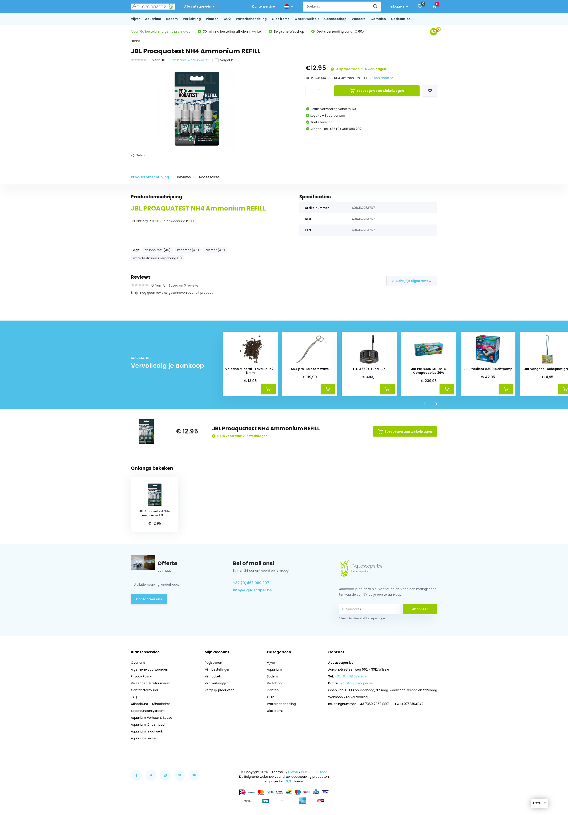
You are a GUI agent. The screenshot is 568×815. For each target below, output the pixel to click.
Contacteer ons (149, 599)
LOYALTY (539, 803)
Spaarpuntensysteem (148, 711)
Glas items (280, 19)
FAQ (134, 697)
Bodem (172, 19)
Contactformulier (144, 690)
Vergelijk (226, 60)
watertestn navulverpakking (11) (157, 258)
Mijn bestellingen (217, 669)
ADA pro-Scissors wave (310, 369)
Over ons (138, 662)
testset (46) (215, 250)
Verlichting (192, 19)
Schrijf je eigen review (413, 281)
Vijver (135, 19)
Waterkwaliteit (306, 19)
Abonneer (420, 609)
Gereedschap (335, 19)
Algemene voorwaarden (149, 669)
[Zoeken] (375, 7)
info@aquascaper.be (252, 590)
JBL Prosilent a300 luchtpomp (488, 369)
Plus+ (305, 772)
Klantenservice (263, 6)
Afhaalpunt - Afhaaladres (150, 704)
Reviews (184, 177)
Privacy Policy (141, 676)
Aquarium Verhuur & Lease (151, 717)
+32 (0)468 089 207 (251, 582)
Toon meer (381, 78)
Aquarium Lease (143, 738)
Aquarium (153, 19)
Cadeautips (400, 19)
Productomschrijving (150, 177)
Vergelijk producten (220, 690)
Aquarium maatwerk (147, 731)
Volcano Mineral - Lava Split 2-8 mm (250, 371)
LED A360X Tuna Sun (369, 369)
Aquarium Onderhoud (148, 724)
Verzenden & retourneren (150, 683)
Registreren (213, 662)
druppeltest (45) (158, 250)
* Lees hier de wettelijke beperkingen (363, 618)
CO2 (227, 19)
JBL (163, 60)
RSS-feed (320, 772)
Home (135, 41)
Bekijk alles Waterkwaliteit (190, 60)
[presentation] (425, 404)
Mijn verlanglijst (216, 683)
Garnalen (378, 19)
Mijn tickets (213, 676)
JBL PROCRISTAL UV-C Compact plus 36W (428, 371)
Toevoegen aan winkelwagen (380, 91)
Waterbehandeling (251, 19)
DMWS (293, 772)
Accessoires (209, 177)
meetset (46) (188, 250)
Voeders (358, 19)
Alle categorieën (197, 6)
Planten (212, 19)
